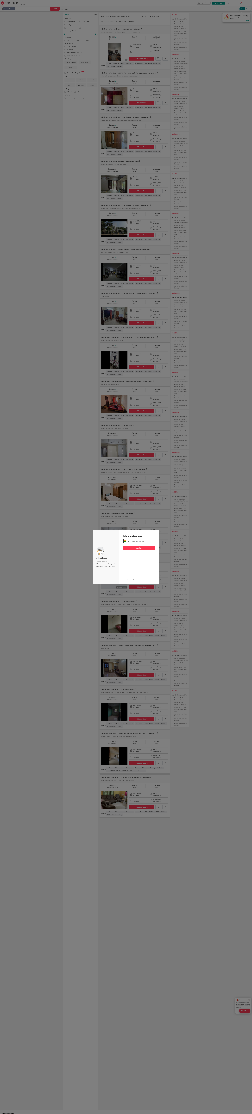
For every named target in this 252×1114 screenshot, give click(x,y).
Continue (139, 548)
